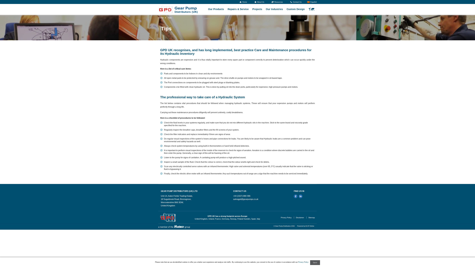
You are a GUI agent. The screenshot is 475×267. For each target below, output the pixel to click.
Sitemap (311, 218)
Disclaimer (300, 218)
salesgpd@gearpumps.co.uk (245, 199)
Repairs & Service (238, 9)
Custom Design (296, 9)
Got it (315, 263)
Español (313, 2)
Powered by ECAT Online (305, 226)
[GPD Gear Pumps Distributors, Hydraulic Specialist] (178, 9)
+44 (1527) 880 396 (241, 196)
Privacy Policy (286, 218)
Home (244, 2)
